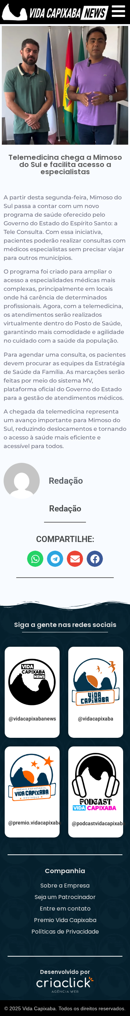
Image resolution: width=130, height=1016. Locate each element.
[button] (35, 559)
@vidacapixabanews (32, 719)
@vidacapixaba (95, 719)
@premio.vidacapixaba (34, 823)
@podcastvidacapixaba (99, 823)
